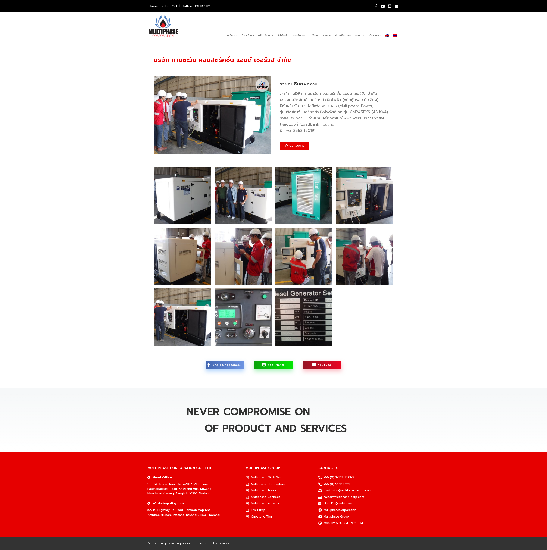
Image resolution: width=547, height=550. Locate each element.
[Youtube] (383, 6)
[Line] (390, 6)
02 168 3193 (168, 6)
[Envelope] (396, 6)
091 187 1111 (202, 6)
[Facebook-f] (376, 6)
